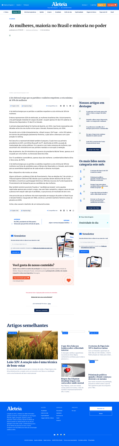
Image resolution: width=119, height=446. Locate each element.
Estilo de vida (68, 12)
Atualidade (58, 12)
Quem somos (47, 440)
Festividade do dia (88, 222)
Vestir (58, 418)
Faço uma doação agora (20, 278)
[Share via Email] (70, 106)
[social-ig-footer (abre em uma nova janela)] (64, 435)
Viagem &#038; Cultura (47, 418)
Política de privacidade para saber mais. (43, 248)
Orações (15, 12)
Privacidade (91, 440)
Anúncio (58, 420)
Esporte (65, 333)
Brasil (112, 12)
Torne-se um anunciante (70, 440)
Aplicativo (59, 413)
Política (92, 361)
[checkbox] (11, 248)
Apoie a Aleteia (38, 440)
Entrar (94, 5)
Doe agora (111, 5)
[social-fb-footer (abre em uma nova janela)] (58, 435)
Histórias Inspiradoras (30, 12)
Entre (49, 303)
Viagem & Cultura (91, 12)
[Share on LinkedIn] (64, 106)
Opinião (42, 12)
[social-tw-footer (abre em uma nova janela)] (61, 435)
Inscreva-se (59, 415)
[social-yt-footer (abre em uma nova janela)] (54, 435)
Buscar (27, 5)
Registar (100, 5)
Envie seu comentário (42, 310)
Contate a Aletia (82, 440)
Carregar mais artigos (93, 149)
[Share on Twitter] (67, 106)
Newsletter (59, 410)
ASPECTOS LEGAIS (57, 440)
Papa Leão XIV (103, 12)
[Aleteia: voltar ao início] (59, 4)
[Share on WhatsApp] (73, 106)
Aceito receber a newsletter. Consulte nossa (33, 248)
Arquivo (49, 12)
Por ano (74, 410)
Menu (6, 12)
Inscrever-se (15, 252)
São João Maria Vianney (66, 7)
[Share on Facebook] (61, 106)
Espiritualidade (79, 12)
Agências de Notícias (32, 30)
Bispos (65, 366)
